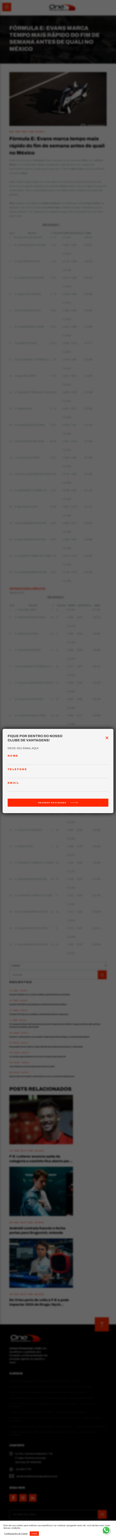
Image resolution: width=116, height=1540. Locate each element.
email (13, 783)
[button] (16, 1533)
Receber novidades (52, 803)
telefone (17, 769)
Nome (13, 755)
